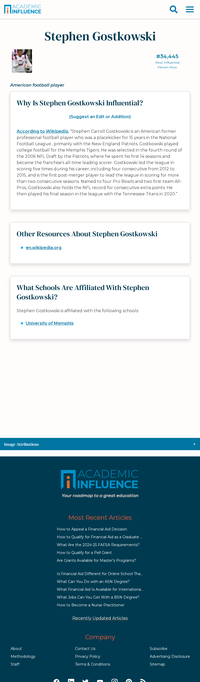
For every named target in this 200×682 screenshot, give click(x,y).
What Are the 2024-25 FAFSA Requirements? (98, 544)
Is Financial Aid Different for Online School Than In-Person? (110, 573)
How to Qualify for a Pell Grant (84, 552)
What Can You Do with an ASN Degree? (93, 581)
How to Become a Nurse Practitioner (90, 605)
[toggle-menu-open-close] (190, 9)
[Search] (174, 9)
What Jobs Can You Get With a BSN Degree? (98, 597)
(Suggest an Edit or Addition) (100, 116)
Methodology (23, 656)
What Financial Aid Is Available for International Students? (109, 589)
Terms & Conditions (92, 664)
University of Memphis (50, 323)
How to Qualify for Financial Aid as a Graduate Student (106, 537)
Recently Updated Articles (100, 618)
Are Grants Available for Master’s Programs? (96, 560)
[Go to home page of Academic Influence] (23, 9)
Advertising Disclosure (170, 656)
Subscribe (158, 648)
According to (42, 131)
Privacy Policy (87, 656)
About (16, 648)
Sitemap (157, 664)
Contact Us (85, 648)
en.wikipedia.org (43, 247)
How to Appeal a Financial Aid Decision (92, 529)
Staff (15, 664)
